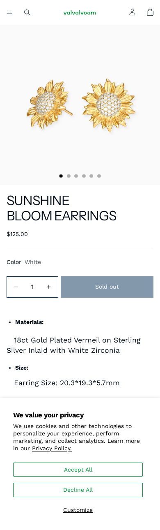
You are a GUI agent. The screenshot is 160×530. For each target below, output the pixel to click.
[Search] (27, 12)
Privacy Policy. (52, 448)
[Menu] (9, 12)
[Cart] (150, 12)
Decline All (78, 489)
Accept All (78, 469)
